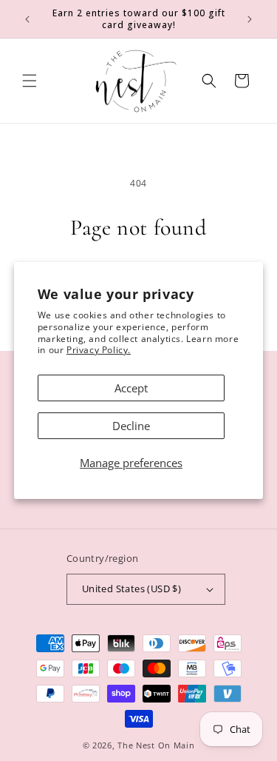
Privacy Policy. (98, 349)
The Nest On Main (155, 745)
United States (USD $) (131, 588)
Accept (131, 387)
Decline (131, 425)
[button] (29, 80)
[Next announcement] (249, 19)
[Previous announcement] (27, 19)
